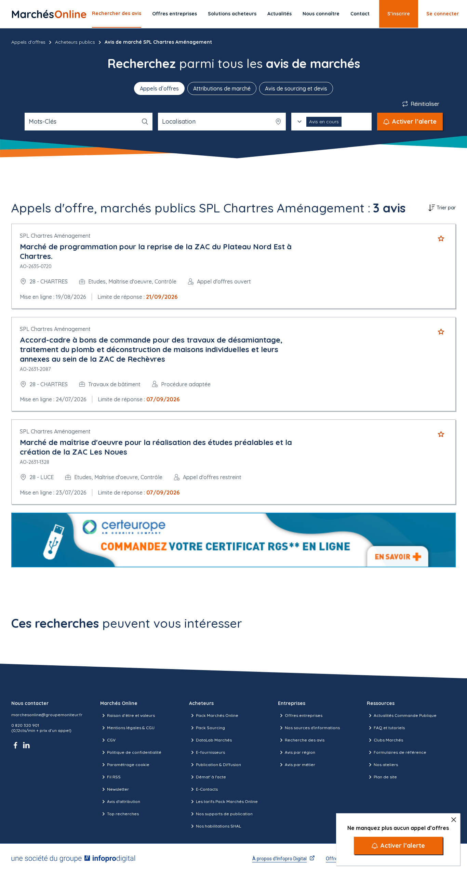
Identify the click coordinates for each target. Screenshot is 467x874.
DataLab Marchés (214, 740)
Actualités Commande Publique (405, 715)
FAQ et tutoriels (389, 727)
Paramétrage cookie (128, 764)
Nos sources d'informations (312, 727)
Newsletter (118, 789)
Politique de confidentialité (134, 752)
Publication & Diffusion (218, 764)
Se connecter (442, 14)
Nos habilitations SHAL (218, 826)
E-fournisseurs (210, 752)
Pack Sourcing (210, 727)
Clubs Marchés (388, 740)
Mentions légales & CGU (131, 727)
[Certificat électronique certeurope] (233, 540)
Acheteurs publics (75, 42)
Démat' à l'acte (211, 776)
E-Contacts (207, 789)
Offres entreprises (174, 14)
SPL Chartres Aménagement (55, 235)
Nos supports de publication (224, 813)
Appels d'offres (28, 42)
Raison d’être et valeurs (131, 715)
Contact (360, 14)
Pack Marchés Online (217, 715)
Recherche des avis (304, 740)
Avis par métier (300, 764)
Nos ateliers (386, 764)
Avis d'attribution (123, 801)
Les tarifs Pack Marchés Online (227, 801)
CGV (111, 740)
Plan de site (385, 776)
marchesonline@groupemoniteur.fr (46, 714)
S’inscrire (398, 14)
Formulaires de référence (400, 752)
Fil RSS (114, 776)
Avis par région (300, 752)
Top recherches (123, 813)
